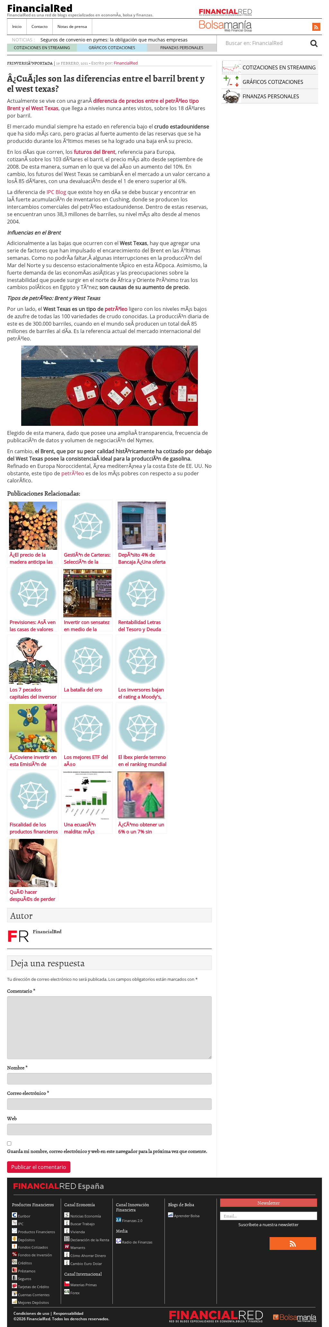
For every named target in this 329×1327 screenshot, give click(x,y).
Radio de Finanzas (136, 1242)
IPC (20, 1223)
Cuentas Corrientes (33, 1294)
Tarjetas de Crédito (33, 1286)
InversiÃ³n (23, 63)
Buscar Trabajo (82, 1223)
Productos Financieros (36, 1231)
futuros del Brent (94, 151)
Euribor (23, 1216)
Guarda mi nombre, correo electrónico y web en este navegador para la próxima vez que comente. (107, 1151)
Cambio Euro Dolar (85, 1263)
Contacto (39, 26)
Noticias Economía (85, 1216)
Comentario (21, 991)
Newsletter (268, 1203)
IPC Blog (56, 192)
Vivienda (77, 1231)
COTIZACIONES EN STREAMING (42, 47)
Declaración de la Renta (89, 1239)
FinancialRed (40, 8)
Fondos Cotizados (32, 1247)
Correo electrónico (28, 1093)
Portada (44, 63)
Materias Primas (83, 1284)
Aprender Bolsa (186, 1215)
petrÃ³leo (116, 308)
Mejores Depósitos (33, 1302)
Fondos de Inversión (34, 1254)
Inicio (17, 26)
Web (12, 1118)
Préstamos (26, 1271)
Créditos (24, 1263)
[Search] (314, 43)
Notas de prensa (72, 26)
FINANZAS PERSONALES (181, 47)
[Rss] (316, 27)
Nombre (17, 1067)
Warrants (77, 1247)
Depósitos (26, 1239)
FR (9, 63)
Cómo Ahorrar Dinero (87, 1255)
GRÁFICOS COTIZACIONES (112, 47)
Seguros (24, 1278)
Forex (74, 1292)
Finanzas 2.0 (131, 1220)
